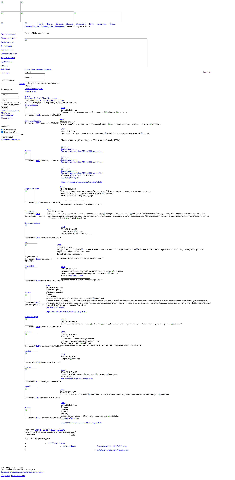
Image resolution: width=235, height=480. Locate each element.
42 (58, 100)
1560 (38, 161)
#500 (49, 209)
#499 (62, 187)
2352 (38, 362)
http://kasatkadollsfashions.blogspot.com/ (77, 379)
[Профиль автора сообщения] (29, 113)
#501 (63, 227)
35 (52, 100)
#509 (62, 390)
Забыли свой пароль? (10, 110)
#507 (63, 354)
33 (47, 100)
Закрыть (206, 72)
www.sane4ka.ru (69, 446)
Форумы (28, 98)
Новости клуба (9, 132)
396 (37, 123)
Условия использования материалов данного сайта (22, 472)
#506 (63, 332)
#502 (59, 245)
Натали (73, 175)
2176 (38, 214)
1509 (38, 259)
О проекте (5, 476)
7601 (38, 115)
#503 (63, 267)
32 (44, 100)
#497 (62, 120)
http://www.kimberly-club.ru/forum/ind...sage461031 (81, 182)
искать (22, 84)
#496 (63, 108)
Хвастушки (52, 98)
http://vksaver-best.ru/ (56, 443)
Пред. (37, 100)
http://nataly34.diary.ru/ (70, 177)
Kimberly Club (40, 98)
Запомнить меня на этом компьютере (12, 103)
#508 (63, 370)
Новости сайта (9, 130)
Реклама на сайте (18, 476)
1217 (38, 346)
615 (37, 398)
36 (54, 100)
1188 (38, 280)
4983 (38, 237)
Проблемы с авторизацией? (7, 114)
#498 (63, 129)
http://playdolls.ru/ (76, 275)
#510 (63, 403)
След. (62, 100)
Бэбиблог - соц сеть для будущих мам (112, 450)
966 (37, 203)
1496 (38, 381)
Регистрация (6, 118)
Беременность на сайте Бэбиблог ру (112, 446)
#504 (48, 285)
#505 (63, 319)
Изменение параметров (10, 139)
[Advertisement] (220, 62)
